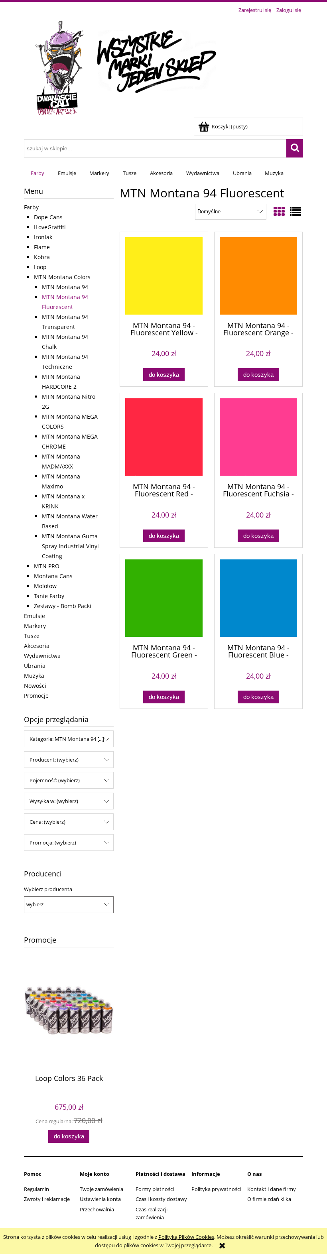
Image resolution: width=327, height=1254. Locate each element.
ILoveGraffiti (50, 227)
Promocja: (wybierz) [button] (53, 842)
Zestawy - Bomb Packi (62, 606)
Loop (40, 267)
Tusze (31, 636)
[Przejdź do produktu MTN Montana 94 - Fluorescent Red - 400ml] (164, 437)
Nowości (35, 685)
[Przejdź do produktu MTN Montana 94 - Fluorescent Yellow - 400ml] (164, 276)
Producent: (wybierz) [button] (54, 759)
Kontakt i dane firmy (271, 1189)
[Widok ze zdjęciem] (279, 211)
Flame (42, 247)
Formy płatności (155, 1189)
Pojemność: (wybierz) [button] (55, 780)
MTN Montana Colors (62, 277)
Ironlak (43, 237)
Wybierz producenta (48, 889)
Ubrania (34, 665)
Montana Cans (53, 576)
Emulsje (34, 616)
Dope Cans (48, 217)
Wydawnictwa (42, 655)
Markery (35, 626)
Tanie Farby (49, 596)
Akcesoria (36, 646)
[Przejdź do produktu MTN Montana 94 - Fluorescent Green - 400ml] (164, 598)
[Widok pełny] (295, 211)
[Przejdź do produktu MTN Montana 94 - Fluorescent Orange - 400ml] (258, 276)
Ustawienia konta (100, 1199)
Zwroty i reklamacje (47, 1199)
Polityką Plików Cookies (186, 1236)
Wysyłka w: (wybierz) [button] (54, 801)
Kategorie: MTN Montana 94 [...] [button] (67, 738)
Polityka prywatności (216, 1189)
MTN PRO (46, 566)
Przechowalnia (97, 1209)
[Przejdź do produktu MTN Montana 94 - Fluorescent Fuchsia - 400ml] (258, 437)
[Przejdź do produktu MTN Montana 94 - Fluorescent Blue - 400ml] (258, 598)
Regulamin (36, 1189)
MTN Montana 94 (65, 287)
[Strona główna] (124, 66)
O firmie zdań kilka (269, 1199)
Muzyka (34, 675)
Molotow (45, 586)
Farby (31, 207)
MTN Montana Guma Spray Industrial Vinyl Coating (70, 546)
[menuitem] (37, 173)
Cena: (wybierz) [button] (47, 821)
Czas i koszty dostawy (161, 1199)
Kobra (42, 257)
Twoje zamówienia (101, 1189)
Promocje (36, 695)
